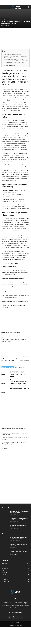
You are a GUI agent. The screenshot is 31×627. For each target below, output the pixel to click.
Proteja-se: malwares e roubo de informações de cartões (8, 360)
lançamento (25, 335)
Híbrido (22, 334)
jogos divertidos (5, 335)
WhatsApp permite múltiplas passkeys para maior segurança (14, 429)
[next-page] (5, 396)
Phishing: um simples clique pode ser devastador (22, 359)
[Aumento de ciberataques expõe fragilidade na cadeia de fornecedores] (5, 527)
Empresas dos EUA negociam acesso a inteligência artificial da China (14, 434)
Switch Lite (17, 339)
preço (3, 339)
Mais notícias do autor (20, 367)
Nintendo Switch (11, 337)
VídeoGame (10, 341)
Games (8, 19)
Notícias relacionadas (7, 367)
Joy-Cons (20, 335)
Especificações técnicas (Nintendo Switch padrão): (16, 60)
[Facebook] (3, 349)
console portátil (17, 332)
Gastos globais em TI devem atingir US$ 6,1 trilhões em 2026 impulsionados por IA (15, 443)
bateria (7, 332)
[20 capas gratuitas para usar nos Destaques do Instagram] (5, 539)
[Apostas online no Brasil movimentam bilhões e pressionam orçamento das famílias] (5, 372)
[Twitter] (6, 349)
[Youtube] (21, 617)
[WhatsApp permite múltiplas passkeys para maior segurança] (5, 513)
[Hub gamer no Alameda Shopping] (5, 390)
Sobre (13, 622)
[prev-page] (2, 396)
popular (26, 337)
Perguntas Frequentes (10, 65)
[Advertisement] (15, 2)
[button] (2, 7)
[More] (17, 349)
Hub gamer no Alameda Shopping (19, 388)
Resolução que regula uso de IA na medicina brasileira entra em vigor (14, 447)
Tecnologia (3, 19)
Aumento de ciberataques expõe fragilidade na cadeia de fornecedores (15, 438)
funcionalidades (16, 334)
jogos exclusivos (13, 335)
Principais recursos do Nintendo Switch (13, 59)
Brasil (11, 332)
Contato (17, 622)
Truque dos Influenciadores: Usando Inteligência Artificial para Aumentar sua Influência (19, 553)
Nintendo (4, 337)
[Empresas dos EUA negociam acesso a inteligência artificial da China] (5, 520)
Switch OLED (23, 339)
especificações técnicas (6, 334)
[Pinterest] (9, 349)
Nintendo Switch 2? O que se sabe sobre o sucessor (15, 63)
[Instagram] (13, 617)
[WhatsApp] (13, 349)
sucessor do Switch (10, 339)
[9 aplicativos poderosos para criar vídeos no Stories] (5, 546)
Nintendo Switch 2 (19, 337)
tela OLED (4, 341)
